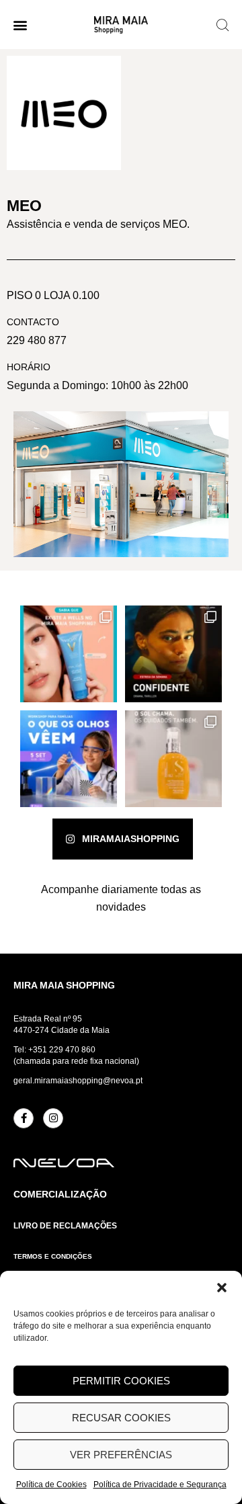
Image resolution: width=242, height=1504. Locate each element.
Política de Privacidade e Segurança (160, 1484)
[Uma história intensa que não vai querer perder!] (173, 653)
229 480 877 (37, 340)
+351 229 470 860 (61, 1049)
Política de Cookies (51, 1484)
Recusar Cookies (121, 1417)
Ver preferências (121, 1454)
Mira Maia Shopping (64, 985)
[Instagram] (53, 1118)
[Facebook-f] (23, 1118)
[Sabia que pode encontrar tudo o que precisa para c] (68, 653)
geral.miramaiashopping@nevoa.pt (78, 1080)
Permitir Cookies (121, 1380)
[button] (222, 1287)
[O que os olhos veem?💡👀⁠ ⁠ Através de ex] (68, 758)
